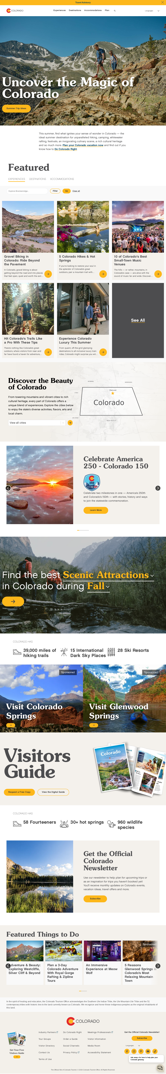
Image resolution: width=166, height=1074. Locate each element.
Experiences (59, 10)
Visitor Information (97, 1039)
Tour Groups (45, 1039)
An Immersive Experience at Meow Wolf (102, 969)
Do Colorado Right (72, 1032)
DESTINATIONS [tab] (37, 179)
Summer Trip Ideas (16, 108)
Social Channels (71, 1046)
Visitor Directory (47, 1046)
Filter (55, 191)
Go (66, 191)
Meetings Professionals (99, 1032)
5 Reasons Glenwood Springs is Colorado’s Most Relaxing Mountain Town (141, 973)
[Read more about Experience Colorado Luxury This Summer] (103, 352)
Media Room (94, 1046)
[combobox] (10, 423)
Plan (107, 10)
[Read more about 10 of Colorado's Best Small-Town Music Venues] (158, 274)
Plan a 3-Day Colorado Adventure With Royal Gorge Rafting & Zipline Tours (62, 973)
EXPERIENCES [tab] (16, 179)
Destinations (75, 10)
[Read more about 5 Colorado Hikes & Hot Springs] (103, 274)
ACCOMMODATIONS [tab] (62, 179)
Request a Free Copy (19, 792)
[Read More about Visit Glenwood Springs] (93, 725)
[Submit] (70, 422)
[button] (13, 608)
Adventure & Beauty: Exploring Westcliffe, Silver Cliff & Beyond (24, 969)
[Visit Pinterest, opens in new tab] (141, 1051)
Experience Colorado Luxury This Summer (75, 340)
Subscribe (95, 899)
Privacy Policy (70, 1053)
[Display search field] (115, 11)
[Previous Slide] (8, 488)
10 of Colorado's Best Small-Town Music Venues (130, 260)
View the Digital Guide (53, 792)
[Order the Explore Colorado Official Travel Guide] (16, 1056)
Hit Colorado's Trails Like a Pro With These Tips (23, 340)
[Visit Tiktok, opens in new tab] (155, 1051)
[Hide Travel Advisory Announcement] (162, 2)
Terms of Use (45, 1059)
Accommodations (93, 10)
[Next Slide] (158, 488)
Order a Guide (70, 1039)
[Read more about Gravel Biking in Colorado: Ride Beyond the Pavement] (48, 274)
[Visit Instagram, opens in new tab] (134, 1051)
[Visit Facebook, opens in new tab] (127, 1051)
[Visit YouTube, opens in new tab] (148, 1051)
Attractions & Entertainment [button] (69, 581)
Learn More (96, 510)
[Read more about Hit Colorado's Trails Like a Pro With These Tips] (48, 352)
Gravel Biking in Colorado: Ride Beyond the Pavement (22, 260)
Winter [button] (92, 593)
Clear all (76, 191)
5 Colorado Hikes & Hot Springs (77, 258)
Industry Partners (47, 1032)
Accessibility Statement (99, 1053)
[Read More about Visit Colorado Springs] (10, 725)
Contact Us (44, 1053)
